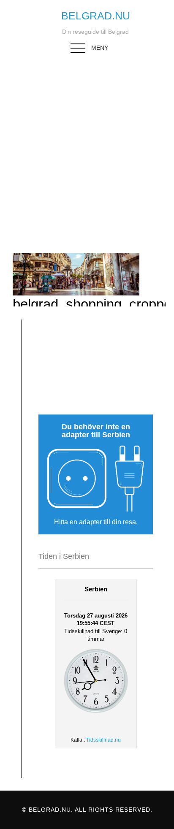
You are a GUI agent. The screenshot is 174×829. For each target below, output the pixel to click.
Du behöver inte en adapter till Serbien (96, 431)
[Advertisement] (87, 148)
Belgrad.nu (95, 16)
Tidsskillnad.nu (103, 740)
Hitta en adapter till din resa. (96, 522)
